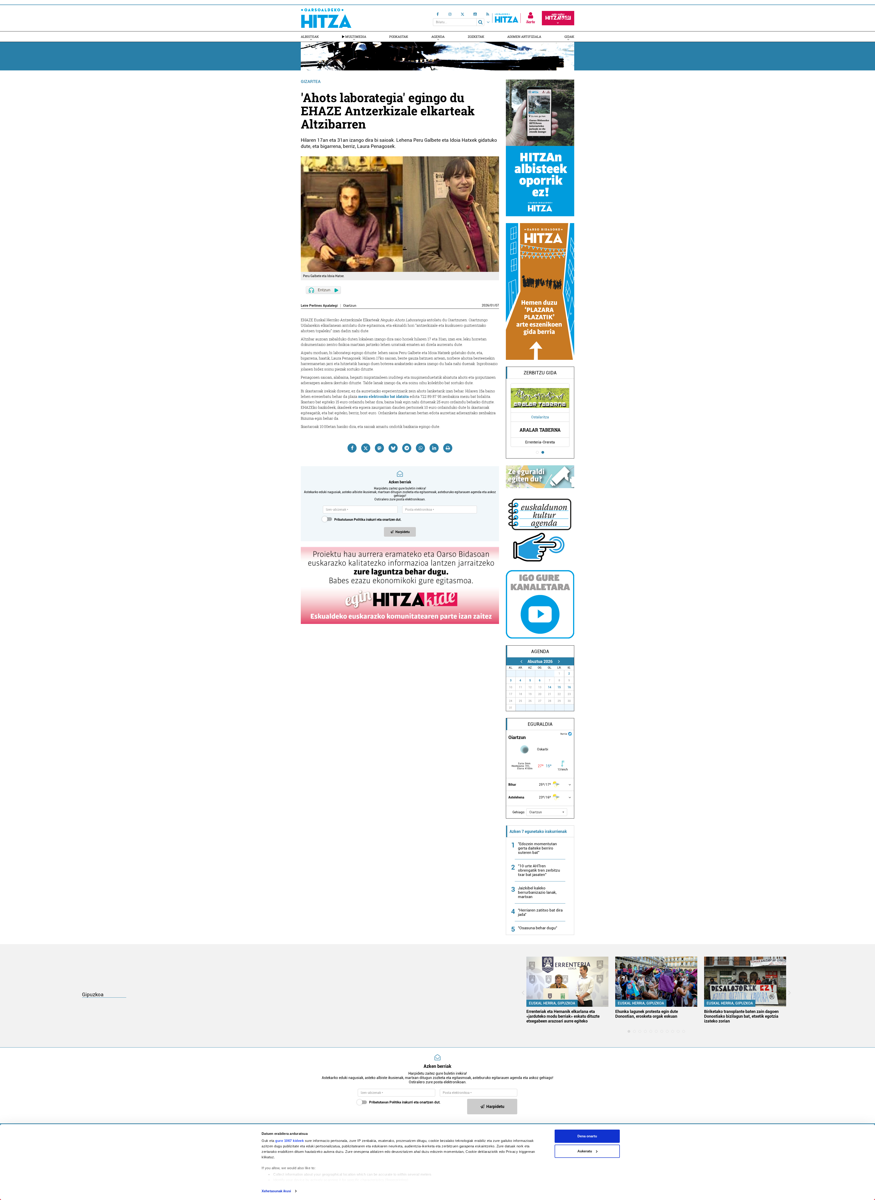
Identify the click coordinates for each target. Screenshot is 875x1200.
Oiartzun (349, 305)
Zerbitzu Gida (540, 372)
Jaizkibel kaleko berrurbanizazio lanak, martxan (537, 892)
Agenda (438, 36)
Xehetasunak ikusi (276, 1191)
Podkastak (398, 36)
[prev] (521, 661)
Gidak (569, 36)
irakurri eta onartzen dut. (367, 519)
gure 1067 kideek (289, 1141)
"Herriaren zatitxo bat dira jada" (540, 912)
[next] (559, 661)
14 (549, 687)
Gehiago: (518, 812)
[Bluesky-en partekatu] (393, 448)
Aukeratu (584, 1151)
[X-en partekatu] (365, 448)
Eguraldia (540, 724)
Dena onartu (587, 1136)
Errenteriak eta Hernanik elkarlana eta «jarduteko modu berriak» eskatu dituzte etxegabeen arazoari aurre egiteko (563, 1016)
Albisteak (310, 36)
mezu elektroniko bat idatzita (383, 396)
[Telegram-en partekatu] (406, 448)
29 (532, 673)
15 (559, 687)
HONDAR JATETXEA (540, 430)
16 (569, 687)
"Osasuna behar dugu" (537, 928)
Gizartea (311, 81)
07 (497, 305)
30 (542, 673)
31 (552, 673)
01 (492, 305)
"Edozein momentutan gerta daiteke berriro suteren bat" (537, 848)
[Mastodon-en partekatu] (379, 448)
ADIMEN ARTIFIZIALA (524, 36)
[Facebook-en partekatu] (352, 448)
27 (513, 673)
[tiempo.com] (570, 733)
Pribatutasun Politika (349, 519)
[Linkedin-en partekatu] (434, 448)
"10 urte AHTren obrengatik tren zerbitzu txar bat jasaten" (539, 870)
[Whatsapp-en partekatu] (420, 448)
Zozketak (476, 36)
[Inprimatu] (447, 448)
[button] (546, 812)
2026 (485, 305)
